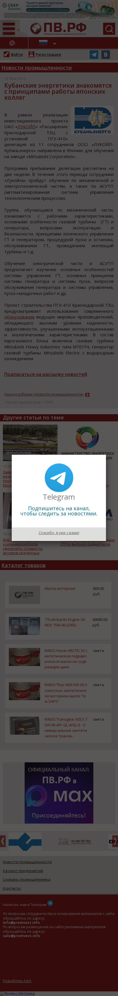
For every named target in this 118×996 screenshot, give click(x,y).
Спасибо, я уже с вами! (59, 532)
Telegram (59, 497)
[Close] (106, 455)
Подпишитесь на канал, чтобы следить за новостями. (58, 511)
